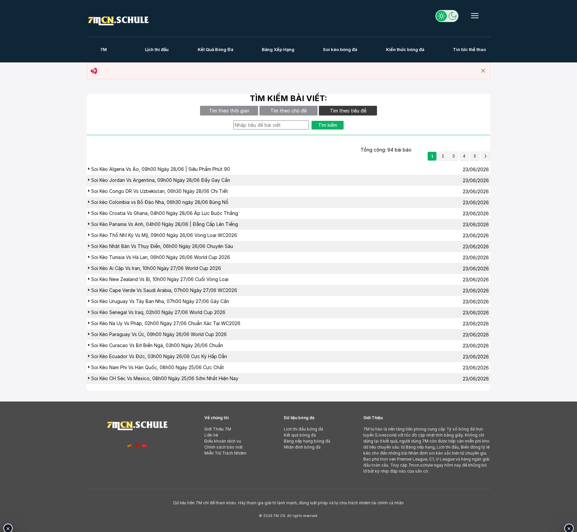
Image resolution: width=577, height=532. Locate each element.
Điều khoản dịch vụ (222, 441)
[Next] (485, 156)
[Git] (130, 445)
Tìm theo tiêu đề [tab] (348, 110)
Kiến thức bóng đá (405, 49)
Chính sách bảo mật (223, 447)
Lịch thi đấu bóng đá (303, 429)
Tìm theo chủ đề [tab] (288, 110)
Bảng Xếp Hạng (278, 49)
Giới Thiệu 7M (217, 429)
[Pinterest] (137, 445)
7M (103, 49)
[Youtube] (144, 445)
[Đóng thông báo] (483, 71)
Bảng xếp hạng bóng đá (307, 441)
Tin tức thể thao (469, 49)
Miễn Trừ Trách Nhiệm (225, 453)
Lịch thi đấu (157, 49)
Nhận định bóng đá (302, 447)
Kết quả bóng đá (300, 435)
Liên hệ (211, 435)
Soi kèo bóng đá (340, 49)
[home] (118, 19)
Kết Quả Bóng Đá (215, 49)
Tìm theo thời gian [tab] (229, 110)
